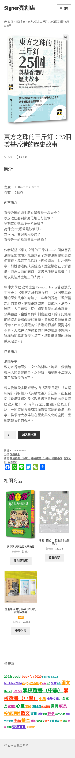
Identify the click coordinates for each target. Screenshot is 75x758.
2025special (12, 676)
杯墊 (45, 714)
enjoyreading (32, 683)
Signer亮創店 (19, 7)
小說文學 (53, 699)
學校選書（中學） (20, 458)
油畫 (68, 714)
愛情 (54, 706)
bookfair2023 (50, 676)
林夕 (51, 713)
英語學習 (40, 721)
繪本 (25, 720)
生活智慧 (8, 721)
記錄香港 (57, 458)
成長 (63, 705)
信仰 (48, 683)
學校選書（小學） (41, 458)
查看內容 (54, 557)
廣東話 (12, 706)
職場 (33, 720)
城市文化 (8, 691)
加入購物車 (29, 434)
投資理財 (12, 713)
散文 (25, 713)
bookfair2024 (13, 683)
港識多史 (20, 21)
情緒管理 (45, 706)
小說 (42, 698)
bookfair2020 (32, 676)
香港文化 (19, 726)
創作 (59, 683)
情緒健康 (36, 706)
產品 (17, 720)
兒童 (54, 683)
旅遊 (40, 714)
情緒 (28, 706)
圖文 (65, 682)
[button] (66, 37)
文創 (34, 713)
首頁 (10, 21)
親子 (47, 721)
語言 (65, 721)
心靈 (20, 706)
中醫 (44, 683)
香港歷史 (12, 462)
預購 (9, 727)
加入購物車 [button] (21, 560)
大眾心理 (17, 691)
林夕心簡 (60, 714)
